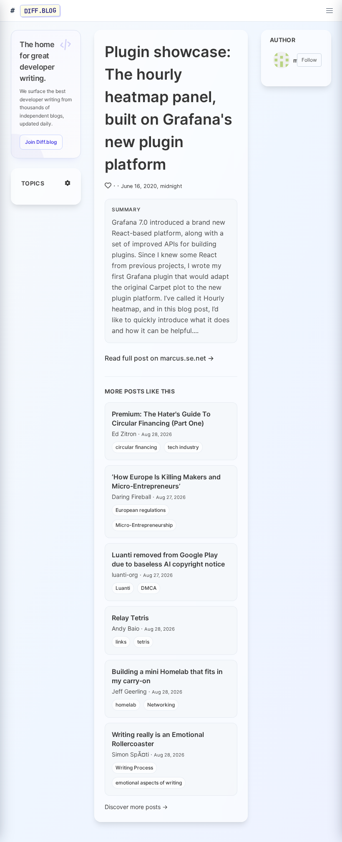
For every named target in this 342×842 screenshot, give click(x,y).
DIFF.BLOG (40, 10)
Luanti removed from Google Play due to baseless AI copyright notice (168, 559)
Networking (161, 705)
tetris (143, 642)
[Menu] (329, 10)
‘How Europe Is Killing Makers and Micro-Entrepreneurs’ (166, 481)
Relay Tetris (130, 618)
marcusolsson (295, 60)
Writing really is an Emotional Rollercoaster (158, 739)
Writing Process (134, 767)
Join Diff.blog (41, 142)
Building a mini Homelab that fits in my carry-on (167, 676)
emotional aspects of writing (149, 782)
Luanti (123, 588)
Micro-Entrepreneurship (144, 525)
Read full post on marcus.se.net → (159, 358)
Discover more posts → (136, 806)
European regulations (141, 510)
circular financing (136, 447)
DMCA (148, 588)
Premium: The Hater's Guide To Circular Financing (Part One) (161, 418)
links (121, 642)
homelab (126, 705)
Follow (309, 60)
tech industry (183, 447)
